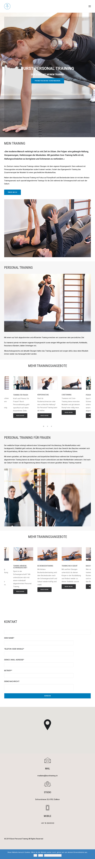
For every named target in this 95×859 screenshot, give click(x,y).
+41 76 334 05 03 (47, 823)
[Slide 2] (47, 426)
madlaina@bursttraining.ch (47, 776)
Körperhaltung (43, 395)
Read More (20, 415)
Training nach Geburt (70, 566)
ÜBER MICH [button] (12, 192)
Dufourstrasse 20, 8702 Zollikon (47, 799)
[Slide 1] (44, 426)
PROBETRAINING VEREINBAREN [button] (47, 81)
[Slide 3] (51, 426)
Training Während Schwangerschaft (20, 567)
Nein (40, 855)
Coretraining (66, 395)
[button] (89, 6)
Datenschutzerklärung (53, 855)
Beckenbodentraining (45, 566)
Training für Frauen (20, 395)
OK (35, 855)
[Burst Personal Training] (47, 6)
